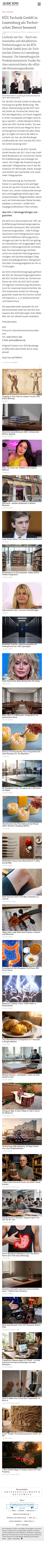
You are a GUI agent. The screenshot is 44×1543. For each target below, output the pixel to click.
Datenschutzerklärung (21, 1514)
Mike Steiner (28, 1521)
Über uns (32, 1518)
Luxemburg (9, 12)
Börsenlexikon (22, 1489)
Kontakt (21, 1510)
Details (9, 1539)
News (14, 1510)
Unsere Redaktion (15, 1521)
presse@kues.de (17, 340)
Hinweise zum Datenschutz (16, 1518)
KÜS (3, 12)
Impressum (30, 1510)
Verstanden (16, 1539)
